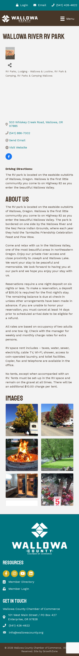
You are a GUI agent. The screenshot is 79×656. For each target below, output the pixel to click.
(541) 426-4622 (19, 625)
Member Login (18, 589)
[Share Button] (10, 65)
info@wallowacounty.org (26, 632)
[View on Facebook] (9, 158)
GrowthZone (50, 651)
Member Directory (21, 582)
